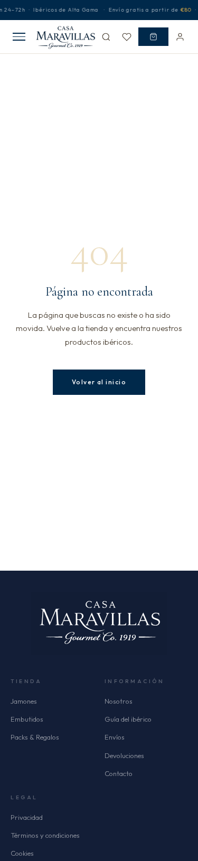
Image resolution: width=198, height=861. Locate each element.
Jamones (24, 701)
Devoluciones (124, 755)
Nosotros (119, 701)
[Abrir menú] (19, 37)
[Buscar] (106, 37)
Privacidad (27, 817)
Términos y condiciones (45, 835)
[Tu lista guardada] (126, 36)
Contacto (119, 773)
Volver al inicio (99, 382)
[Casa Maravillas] (66, 37)
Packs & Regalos (35, 737)
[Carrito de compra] (153, 36)
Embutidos (27, 719)
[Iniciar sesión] (180, 36)
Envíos (115, 737)
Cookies (22, 853)
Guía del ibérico (128, 719)
